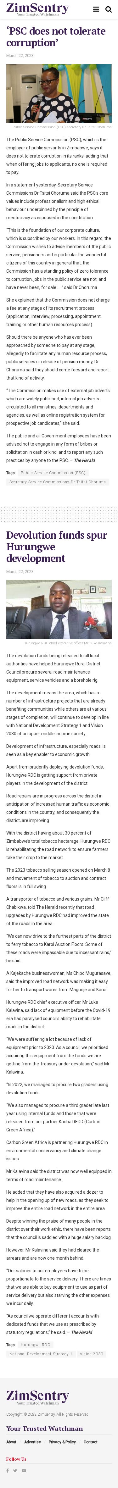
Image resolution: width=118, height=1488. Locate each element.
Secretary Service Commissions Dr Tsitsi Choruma (57, 482)
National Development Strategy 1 (41, 1354)
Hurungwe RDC (35, 1345)
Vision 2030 (91, 1354)
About (11, 1442)
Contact (91, 1442)
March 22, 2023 (20, 55)
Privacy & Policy (62, 1442)
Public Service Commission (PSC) (53, 473)
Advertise (32, 1442)
